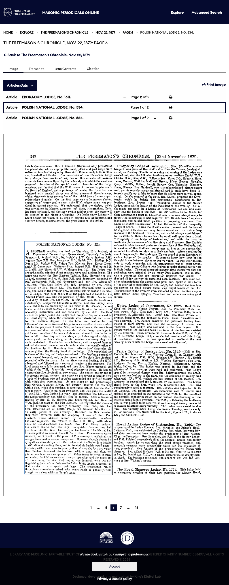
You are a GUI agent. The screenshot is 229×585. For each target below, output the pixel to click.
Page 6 (128, 32)
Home (8, 32)
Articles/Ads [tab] (17, 85)
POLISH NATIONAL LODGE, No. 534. (52, 107)
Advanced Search (207, 12)
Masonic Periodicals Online (70, 12)
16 (136, 508)
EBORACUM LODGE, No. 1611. (46, 97)
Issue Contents (65, 69)
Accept (114, 566)
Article (11, 97)
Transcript (36, 69)
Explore (177, 12)
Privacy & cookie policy (114, 579)
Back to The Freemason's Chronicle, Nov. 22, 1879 (48, 55)
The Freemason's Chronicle (64, 32)
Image (13, 69)
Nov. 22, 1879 (105, 32)
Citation (93, 69)
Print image (216, 84)
